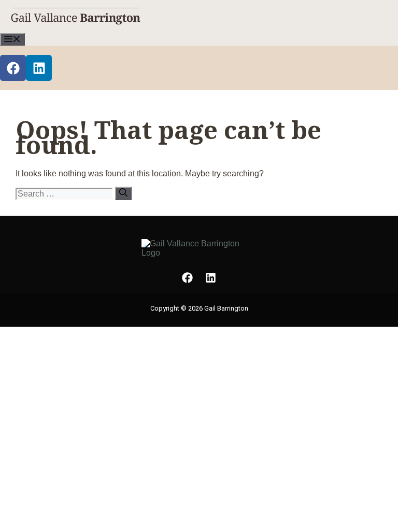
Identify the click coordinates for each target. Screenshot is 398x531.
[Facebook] (13, 68)
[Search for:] (65, 193)
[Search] (123, 193)
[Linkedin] (39, 68)
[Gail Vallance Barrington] (76, 28)
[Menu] (12, 39)
